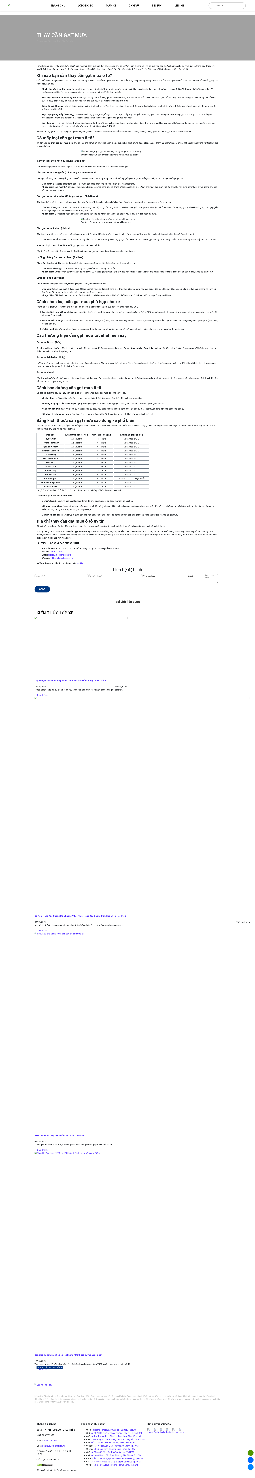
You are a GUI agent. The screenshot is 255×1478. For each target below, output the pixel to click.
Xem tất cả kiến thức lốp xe (50, 1367)
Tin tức (157, 5)
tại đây (80, 563)
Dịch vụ (134, 5)
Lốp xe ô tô (85, 5)
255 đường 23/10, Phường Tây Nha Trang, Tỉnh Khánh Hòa (118, 1439)
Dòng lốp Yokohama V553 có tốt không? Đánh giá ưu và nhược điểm (68, 1355)
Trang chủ (41, 41)
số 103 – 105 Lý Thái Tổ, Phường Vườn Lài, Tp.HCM (116, 1461)
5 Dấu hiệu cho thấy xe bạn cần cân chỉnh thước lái (59, 1135)
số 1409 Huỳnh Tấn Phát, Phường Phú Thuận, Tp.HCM (116, 1455)
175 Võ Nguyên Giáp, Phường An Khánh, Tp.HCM (116, 1446)
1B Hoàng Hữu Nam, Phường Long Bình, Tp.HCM (113, 1430)
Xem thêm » (42, 695)
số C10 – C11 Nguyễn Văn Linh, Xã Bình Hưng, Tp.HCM (117, 1458)
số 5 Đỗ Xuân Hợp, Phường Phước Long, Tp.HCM (115, 1465)
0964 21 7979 (56, 551)
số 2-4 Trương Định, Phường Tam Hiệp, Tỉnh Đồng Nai (116, 1436)
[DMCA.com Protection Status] (45, 1465)
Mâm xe (111, 5)
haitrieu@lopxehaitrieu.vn (59, 555)
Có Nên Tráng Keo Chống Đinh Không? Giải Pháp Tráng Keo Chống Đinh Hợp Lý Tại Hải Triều (80, 916)
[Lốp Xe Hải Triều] (25, 5)
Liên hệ (179, 5)
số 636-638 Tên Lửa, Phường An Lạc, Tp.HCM (112, 1452)
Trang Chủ (57, 5)
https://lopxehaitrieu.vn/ (62, 558)
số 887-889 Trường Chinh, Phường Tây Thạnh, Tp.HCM (116, 1433)
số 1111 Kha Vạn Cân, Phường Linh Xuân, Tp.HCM (114, 1442)
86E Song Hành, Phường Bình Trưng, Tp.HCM (114, 1449)
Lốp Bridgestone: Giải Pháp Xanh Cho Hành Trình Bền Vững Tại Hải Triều (70, 680)
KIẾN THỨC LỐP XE (55, 612)
